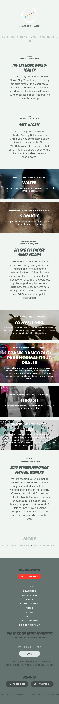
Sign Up (34, 625)
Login (23, 625)
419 (43, 36)
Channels (29, 591)
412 (12, 36)
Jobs (29, 612)
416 (30, 36)
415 (25, 36)
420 (48, 36)
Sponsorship (29, 620)
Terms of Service (39, 664)
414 (21, 36)
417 (34, 36)
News (29, 608)
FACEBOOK (19, 684)
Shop (29, 599)
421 (53, 36)
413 (16, 36)
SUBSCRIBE (31, 576)
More (29, 539)
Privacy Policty (37, 695)
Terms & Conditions (52, 695)
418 (39, 36)
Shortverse (29, 595)
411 (8, 36)
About (29, 616)
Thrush (29, 400)
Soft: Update (29, 124)
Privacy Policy (19, 664)
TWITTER (44, 684)
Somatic (29, 216)
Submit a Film (29, 603)
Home (29, 586)
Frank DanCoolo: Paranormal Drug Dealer (29, 357)
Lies (29, 429)
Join (29, 653)
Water (29, 182)
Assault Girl (29, 322)
